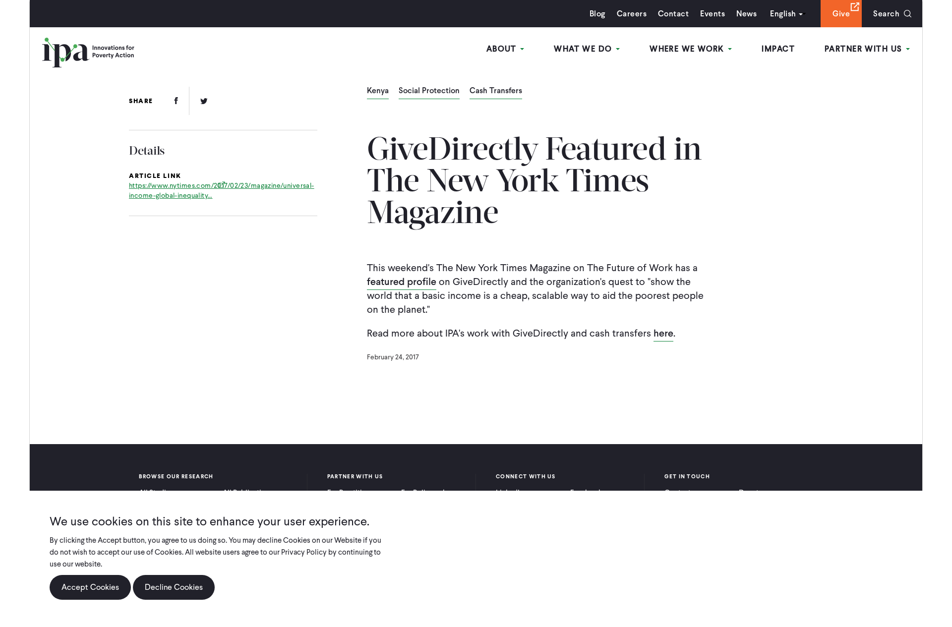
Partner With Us (865, 49)
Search (886, 13)
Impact (778, 49)
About (503, 49)
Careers (632, 13)
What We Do (584, 49)
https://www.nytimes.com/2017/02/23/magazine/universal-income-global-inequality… (221, 190)
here (663, 333)
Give (841, 13)
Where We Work (688, 49)
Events (712, 13)
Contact (673, 13)
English (783, 13)
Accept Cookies (90, 587)
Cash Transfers (496, 91)
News (746, 13)
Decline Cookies (174, 587)
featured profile (401, 281)
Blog (597, 13)
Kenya (378, 91)
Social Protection (429, 91)
